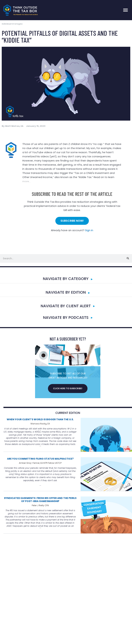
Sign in (89, 230)
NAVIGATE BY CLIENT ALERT (66, 306)
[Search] (127, 258)
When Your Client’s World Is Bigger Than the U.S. (40, 419)
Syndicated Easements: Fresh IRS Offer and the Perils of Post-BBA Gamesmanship (40, 499)
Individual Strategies (12, 24)
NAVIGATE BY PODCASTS (66, 317)
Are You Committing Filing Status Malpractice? (40, 458)
